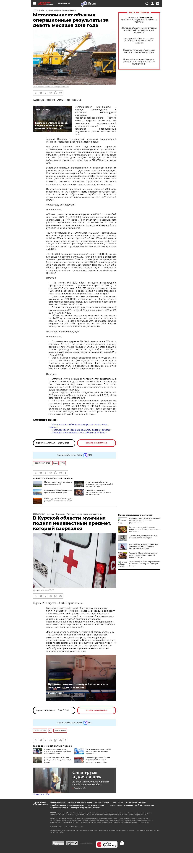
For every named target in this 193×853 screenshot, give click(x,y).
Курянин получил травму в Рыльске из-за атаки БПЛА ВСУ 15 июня (78, 686)
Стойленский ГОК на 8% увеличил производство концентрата (58, 491)
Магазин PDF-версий (96, 805)
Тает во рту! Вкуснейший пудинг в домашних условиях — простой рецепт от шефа (143, 555)
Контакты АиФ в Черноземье (80, 802)
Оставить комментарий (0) (96, 443)
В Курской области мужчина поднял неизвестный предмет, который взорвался (139, 30)
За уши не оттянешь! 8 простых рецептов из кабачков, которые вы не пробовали (144, 529)
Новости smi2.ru (41, 794)
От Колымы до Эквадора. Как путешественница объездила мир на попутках (139, 19)
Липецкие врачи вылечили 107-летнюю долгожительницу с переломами (98, 751)
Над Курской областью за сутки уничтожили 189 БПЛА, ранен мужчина (139, 40)
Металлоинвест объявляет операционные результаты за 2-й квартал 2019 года (99, 484)
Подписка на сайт (102, 802)
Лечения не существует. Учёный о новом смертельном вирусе (143, 537)
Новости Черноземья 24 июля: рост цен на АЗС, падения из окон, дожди (58, 760)
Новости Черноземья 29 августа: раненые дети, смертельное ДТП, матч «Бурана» (139, 61)
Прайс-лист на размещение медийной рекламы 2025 (132, 805)
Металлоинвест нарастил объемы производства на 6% (58, 483)
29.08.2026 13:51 (39, 514)
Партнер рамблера (86, 843)
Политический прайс (59, 808)
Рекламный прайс (57, 802)
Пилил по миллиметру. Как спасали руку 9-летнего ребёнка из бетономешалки (57, 751)
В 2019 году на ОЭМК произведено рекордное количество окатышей (58, 500)
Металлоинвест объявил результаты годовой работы (81, 430)
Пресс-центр (118, 802)
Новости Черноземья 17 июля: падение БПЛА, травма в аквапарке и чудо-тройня (98, 760)
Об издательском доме (136, 802)
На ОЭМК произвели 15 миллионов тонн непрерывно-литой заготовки (98, 492)
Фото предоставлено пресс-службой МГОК (51, 87)
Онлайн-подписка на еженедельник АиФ (67, 805)
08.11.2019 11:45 (38, 11)
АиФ (52, 590)
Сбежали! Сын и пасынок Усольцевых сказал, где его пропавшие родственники (144, 520)
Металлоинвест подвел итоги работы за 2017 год (78, 432)
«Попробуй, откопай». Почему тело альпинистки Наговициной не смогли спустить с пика (143, 546)
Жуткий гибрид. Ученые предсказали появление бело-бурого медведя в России (144, 564)
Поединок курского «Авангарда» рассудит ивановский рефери (139, 51)
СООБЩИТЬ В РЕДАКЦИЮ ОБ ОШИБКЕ (85, 808)
